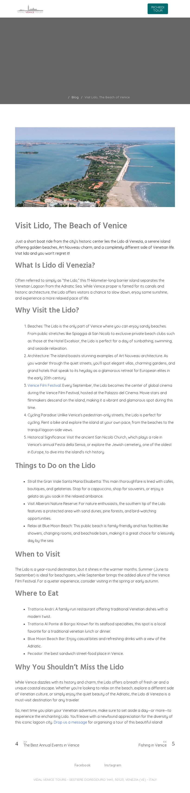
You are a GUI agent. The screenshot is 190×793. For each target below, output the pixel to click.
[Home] (64, 97)
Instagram (112, 765)
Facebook (83, 765)
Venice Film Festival (44, 385)
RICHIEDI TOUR (157, 8)
